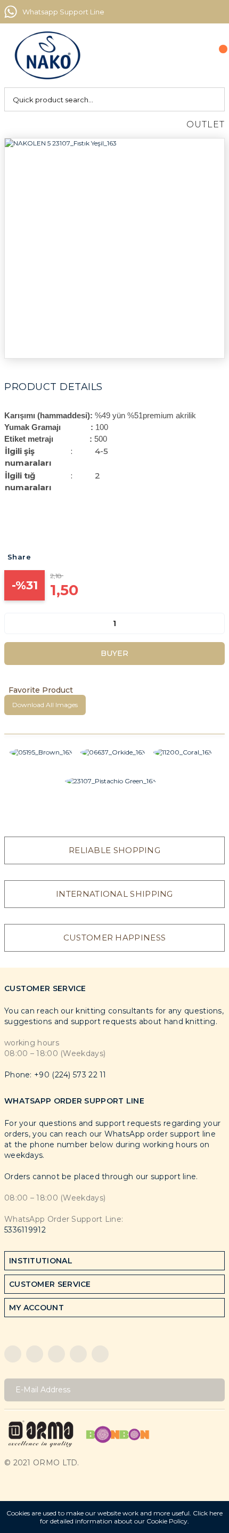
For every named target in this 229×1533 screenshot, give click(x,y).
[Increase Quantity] (216, 623)
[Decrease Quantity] (13, 623)
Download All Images (45, 705)
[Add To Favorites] (114, 690)
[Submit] (213, 1389)
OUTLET (205, 124)
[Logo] (47, 55)
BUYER (114, 653)
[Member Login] (192, 55)
